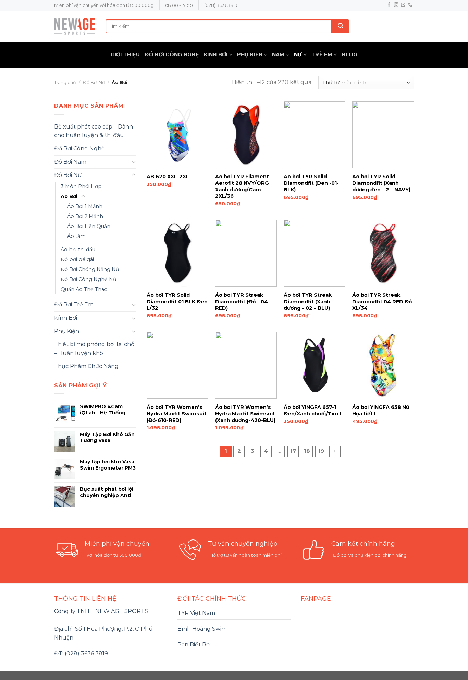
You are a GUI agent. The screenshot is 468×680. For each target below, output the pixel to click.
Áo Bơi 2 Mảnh (85, 216)
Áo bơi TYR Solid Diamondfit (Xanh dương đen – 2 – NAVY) (381, 182)
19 (321, 451)
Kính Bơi (215, 54)
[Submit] (340, 26)
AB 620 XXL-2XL (168, 176)
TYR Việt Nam (196, 613)
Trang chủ (65, 82)
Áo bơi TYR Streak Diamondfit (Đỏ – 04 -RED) (243, 301)
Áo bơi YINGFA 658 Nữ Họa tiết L (380, 410)
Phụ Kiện (249, 54)
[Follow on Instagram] (396, 5)
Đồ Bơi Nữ (94, 82)
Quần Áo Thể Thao (84, 289)
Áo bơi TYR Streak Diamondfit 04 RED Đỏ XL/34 (382, 301)
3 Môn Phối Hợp (81, 186)
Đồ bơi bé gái (77, 259)
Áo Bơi (69, 196)
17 (293, 451)
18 (307, 451)
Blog (349, 54)
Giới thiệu (125, 54)
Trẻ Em (321, 54)
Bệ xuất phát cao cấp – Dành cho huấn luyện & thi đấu (93, 131)
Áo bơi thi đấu (78, 249)
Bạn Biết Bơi (194, 644)
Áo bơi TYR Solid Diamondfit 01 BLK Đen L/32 (177, 301)
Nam (278, 54)
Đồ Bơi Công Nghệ (172, 54)
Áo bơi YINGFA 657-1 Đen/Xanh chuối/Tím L (313, 410)
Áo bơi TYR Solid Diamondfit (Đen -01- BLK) (311, 182)
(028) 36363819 (220, 5)
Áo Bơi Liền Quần (88, 226)
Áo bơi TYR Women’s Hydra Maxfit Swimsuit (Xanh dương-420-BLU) (245, 413)
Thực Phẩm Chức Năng (86, 366)
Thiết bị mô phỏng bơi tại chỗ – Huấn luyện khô (94, 348)
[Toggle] (133, 162)
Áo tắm (76, 236)
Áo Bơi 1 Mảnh (84, 206)
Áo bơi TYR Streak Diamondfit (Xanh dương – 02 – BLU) (308, 301)
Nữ (298, 54)
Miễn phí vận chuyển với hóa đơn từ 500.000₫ (104, 5)
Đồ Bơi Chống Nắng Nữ (90, 269)
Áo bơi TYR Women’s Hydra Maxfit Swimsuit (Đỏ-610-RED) (177, 413)
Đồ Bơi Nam (70, 162)
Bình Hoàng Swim (202, 629)
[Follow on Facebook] (389, 5)
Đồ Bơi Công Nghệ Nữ (88, 279)
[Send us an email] (403, 5)
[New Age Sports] (74, 26)
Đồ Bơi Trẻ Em (74, 304)
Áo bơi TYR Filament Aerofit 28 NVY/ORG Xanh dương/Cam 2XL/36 (242, 186)
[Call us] (410, 5)
